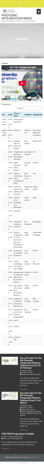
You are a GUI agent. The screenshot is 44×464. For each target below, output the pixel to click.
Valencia (22, 415)
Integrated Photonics (33, 411)
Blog (23, 374)
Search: (20, 108)
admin (5, 436)
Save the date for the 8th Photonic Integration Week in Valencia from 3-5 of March (31, 398)
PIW (39, 413)
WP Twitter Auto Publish (13, 462)
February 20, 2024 (17, 436)
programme (19, 438)
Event (27, 374)
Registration (20, 2)
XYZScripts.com (32, 462)
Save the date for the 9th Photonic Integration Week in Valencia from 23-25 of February (31, 363)
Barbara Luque (26, 370)
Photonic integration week (17, 16)
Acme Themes (34, 457)
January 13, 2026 (27, 372)
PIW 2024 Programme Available (18, 433)
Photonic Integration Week (29, 413)
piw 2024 (11, 438)
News (32, 374)
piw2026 (37, 374)
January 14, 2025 (27, 407)
